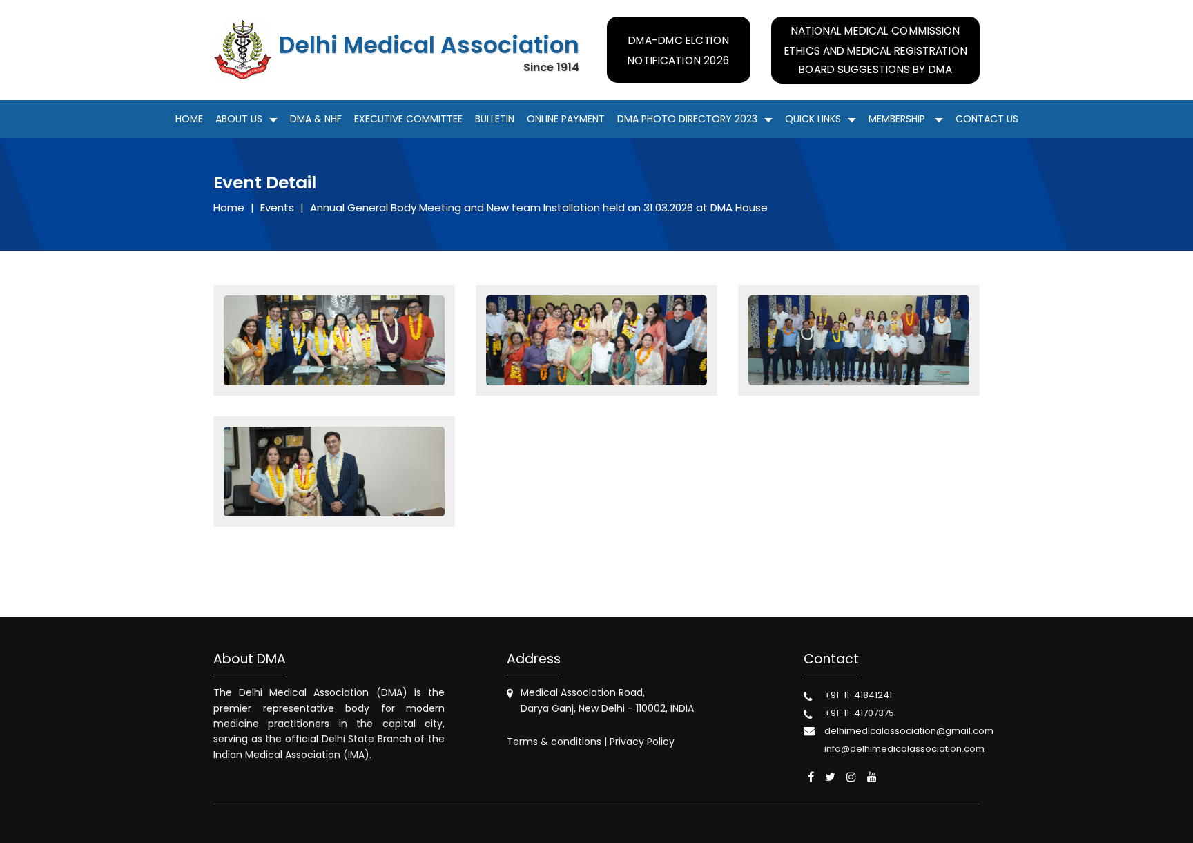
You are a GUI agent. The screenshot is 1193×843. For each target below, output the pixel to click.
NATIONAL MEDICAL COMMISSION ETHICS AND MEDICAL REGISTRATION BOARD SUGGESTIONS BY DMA (875, 50)
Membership (898, 119)
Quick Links (813, 119)
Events (277, 207)
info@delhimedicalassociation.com (904, 748)
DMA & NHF (316, 119)
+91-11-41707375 (859, 712)
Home (189, 119)
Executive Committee (408, 119)
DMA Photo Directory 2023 (687, 119)
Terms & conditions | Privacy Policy (591, 741)
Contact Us (987, 119)
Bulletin (494, 119)
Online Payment (566, 119)
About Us (238, 119)
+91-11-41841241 (858, 694)
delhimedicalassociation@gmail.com (908, 730)
